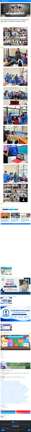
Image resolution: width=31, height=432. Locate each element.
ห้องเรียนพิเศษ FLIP (10, 401)
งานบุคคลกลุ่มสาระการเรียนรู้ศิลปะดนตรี (11, 391)
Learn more (7, 428)
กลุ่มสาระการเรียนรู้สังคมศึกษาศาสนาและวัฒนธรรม (7, 385)
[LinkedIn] (16, 209)
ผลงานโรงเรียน (3, 398)
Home (12, 430)
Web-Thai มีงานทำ (3, 357)
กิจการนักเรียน (3, 388)
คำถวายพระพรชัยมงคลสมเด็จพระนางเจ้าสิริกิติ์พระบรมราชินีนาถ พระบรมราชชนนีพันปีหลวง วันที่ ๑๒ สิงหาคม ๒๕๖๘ (17, 373)
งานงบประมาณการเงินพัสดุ (20, 388)
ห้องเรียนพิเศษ (3, 401)
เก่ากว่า (29, 225)
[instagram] (18, 426)
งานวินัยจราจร (3, 394)
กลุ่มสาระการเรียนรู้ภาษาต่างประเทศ (6, 207)
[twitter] (8, 413)
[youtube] (23, 411)
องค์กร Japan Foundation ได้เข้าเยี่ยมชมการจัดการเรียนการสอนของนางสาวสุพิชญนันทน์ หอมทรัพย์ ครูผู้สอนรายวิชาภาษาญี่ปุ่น (5, 220)
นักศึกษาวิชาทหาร (11, 397)
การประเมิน (12, 387)
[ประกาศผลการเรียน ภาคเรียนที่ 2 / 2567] (15, 366)
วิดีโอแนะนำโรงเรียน (18, 400)
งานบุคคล (3, 391)
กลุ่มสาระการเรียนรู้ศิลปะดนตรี (18, 384)
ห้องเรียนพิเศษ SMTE (24, 401)
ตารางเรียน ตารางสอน (4, 397)
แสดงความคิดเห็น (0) (15, 223)
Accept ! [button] (3, 430)
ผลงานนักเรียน (25, 397)
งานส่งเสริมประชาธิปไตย (20, 394)
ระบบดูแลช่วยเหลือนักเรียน (11, 398)
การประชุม (7, 387)
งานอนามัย (19, 395)
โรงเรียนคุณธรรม (18, 398)
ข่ (7, 388)
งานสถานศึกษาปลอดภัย (13, 395)
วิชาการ (12, 400)
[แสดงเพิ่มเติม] (19, 209)
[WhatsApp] (14, 209)
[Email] (17, 209)
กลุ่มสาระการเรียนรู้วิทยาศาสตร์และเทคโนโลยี (7, 384)
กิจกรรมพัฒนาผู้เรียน (23, 387)
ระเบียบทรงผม (2, 354)
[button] (1, 1)
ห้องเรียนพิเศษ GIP (17, 401)
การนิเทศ (2, 387)
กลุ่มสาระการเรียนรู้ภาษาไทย (15, 382)
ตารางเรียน (2, 353)
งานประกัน (19, 391)
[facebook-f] (8, 411)
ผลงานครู (20, 397)
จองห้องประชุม (2, 356)
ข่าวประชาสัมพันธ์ (13, 207)
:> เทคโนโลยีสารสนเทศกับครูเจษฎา (4, 407)
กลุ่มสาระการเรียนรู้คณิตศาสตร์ (15, 381)
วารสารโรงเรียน (7, 400)
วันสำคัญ (2, 400)
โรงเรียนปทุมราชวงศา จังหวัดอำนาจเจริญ (15, 429)
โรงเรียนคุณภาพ (24, 398)
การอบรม (17, 387)
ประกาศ (16, 397)
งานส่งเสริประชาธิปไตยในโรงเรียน (11, 394)
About (15, 430)
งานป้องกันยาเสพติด (25, 391)
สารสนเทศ (23, 400)
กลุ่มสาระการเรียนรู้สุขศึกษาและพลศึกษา (20, 385)
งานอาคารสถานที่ (24, 395)
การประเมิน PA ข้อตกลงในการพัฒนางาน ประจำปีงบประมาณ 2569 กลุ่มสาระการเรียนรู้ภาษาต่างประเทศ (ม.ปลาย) (15, 220)
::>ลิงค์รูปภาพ (2, 47)
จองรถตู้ (2, 355)
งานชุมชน (27, 388)
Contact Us (17, 430)
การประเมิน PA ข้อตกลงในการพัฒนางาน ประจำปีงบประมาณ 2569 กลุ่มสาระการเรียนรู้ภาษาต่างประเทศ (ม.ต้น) (25, 220)
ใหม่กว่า (2, 225)
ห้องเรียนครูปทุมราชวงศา (3, 406)
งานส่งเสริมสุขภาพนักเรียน (4, 395)
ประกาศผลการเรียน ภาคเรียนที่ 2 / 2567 (7, 370)
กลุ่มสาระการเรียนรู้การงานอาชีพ (5, 381)
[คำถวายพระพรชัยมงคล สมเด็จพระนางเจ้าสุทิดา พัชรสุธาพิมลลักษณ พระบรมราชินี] (3, 377)
